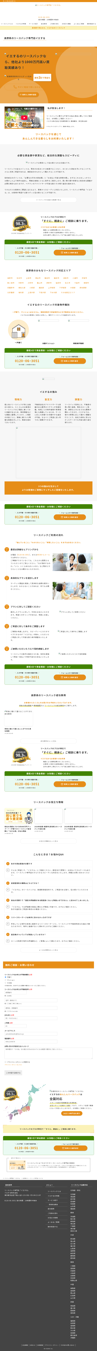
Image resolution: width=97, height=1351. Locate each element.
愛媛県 (72, 1310)
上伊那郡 (51, 287)
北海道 (72, 1194)
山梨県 (72, 1248)
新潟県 (72, 1239)
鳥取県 (72, 1288)
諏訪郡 (41, 287)
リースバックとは (54, 1191)
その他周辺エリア (68, 292)
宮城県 (72, 1201)
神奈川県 (73, 1231)
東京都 (72, 1228)
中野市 (21, 283)
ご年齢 (9, 1023)
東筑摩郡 (83, 287)
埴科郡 (21, 292)
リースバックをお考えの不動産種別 (18, 975)
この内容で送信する (13, 1073)
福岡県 (72, 1321)
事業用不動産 (78, 343)
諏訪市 (56, 278)
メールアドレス (10, 1031)
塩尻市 (58, 283)
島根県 (72, 1291)
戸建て (9, 977)
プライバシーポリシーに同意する (18, 1062)
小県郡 (32, 287)
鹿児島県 (73, 1335)
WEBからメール (43, 554)
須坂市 (66, 278)
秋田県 (72, 1204)
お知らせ (32, 1345)
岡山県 (72, 1293)
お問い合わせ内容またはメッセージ (17, 1046)
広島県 (72, 1295)
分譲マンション (48, 343)
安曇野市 (10, 287)
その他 (9, 983)
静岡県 (72, 1256)
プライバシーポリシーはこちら (13, 1065)
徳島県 (72, 1306)
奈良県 (72, 1278)
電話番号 (9, 1038)
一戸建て (18, 342)
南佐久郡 (21, 287)
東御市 (86, 283)
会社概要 (25, 1345)
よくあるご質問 (53, 1222)
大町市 (30, 283)
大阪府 (72, 1273)
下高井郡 (42, 292)
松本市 (19, 278)
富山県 (72, 1241)
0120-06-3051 (44, 17)
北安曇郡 (10, 292)
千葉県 (72, 1226)
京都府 (72, 1271)
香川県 (72, 1308)
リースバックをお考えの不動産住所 (18, 989)
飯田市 (47, 278)
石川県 (72, 1244)
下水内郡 (53, 292)
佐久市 (67, 283)
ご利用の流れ (53, 1213)
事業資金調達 (53, 1204)
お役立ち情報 (53, 1218)
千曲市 (77, 283)
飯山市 (39, 283)
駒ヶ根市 (10, 283)
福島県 (72, 1209)
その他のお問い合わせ (68, 1345)
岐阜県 (72, 1253)
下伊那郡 (62, 287)
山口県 (72, 1298)
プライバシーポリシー (52, 1345)
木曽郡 (73, 287)
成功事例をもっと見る (48, 741)
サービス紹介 (53, 1200)
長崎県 (72, 1326)
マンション (11, 980)
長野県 (72, 1251)
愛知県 (72, 1258)
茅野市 (49, 283)
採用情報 (40, 1345)
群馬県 (72, 1221)
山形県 (72, 1206)
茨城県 (72, 1216)
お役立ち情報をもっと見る (48, 841)
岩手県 (72, 1199)
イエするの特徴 (53, 1196)
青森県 (72, 1197)
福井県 (72, 1246)
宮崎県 (72, 1333)
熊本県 (72, 1328)
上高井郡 (31, 292)
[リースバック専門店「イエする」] (48, 9)
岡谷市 (38, 278)
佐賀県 (72, 1323)
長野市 (10, 278)
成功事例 (51, 1209)
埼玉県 (72, 1224)
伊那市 (84, 278)
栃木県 (72, 1219)
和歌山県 (73, 1280)
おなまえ (9, 1015)
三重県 (72, 1266)
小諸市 (75, 278)
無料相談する (53, 1226)
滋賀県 (72, 1268)
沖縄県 (72, 1338)
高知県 (72, 1313)
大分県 (72, 1330)
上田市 (28, 278)
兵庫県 (72, 1275)
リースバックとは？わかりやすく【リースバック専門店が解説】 (51, 1163)
